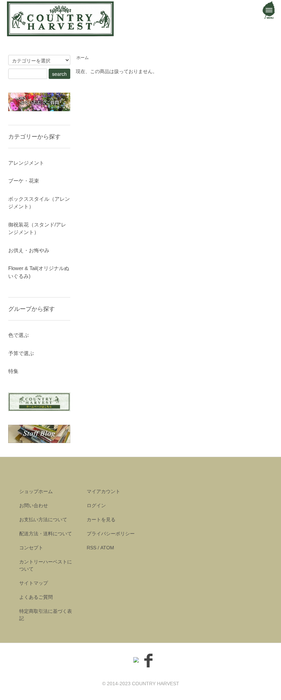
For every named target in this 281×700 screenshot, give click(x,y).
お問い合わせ (33, 505)
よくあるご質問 (36, 597)
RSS (91, 547)
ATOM (107, 547)
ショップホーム (36, 491)
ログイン (96, 505)
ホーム (82, 57)
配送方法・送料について (45, 533)
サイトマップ (33, 583)
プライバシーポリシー (111, 533)
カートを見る (101, 519)
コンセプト (31, 547)
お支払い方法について (43, 519)
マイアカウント (103, 491)
